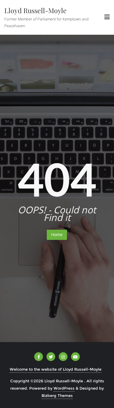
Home (57, 234)
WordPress (64, 388)
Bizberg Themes (57, 395)
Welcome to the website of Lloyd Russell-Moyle (55, 369)
